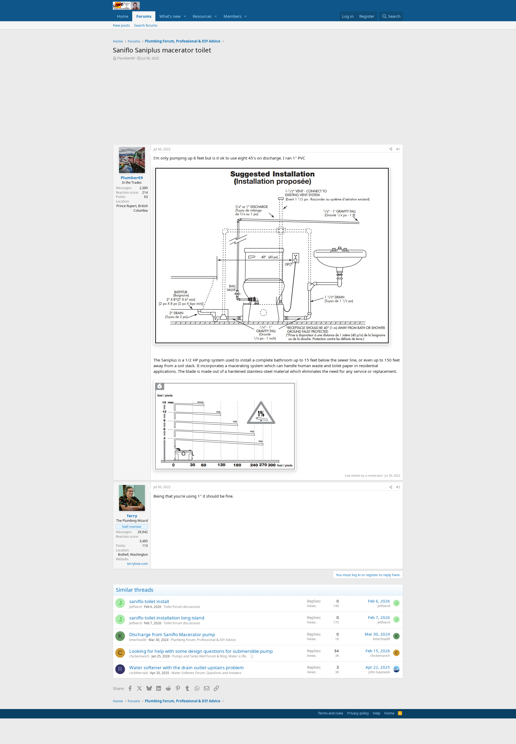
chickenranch (139, 656)
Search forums (145, 25)
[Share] (390, 149)
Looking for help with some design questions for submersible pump (201, 651)
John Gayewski (379, 672)
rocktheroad (138, 673)
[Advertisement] (258, 101)
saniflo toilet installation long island (166, 618)
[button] (185, 16)
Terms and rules (330, 713)
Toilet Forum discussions (182, 606)
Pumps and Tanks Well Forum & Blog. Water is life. (209, 656)
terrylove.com (137, 563)
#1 (398, 149)
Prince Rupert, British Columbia (132, 208)
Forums (143, 16)
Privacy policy (358, 713)
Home (122, 16)
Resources (202, 16)
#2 (398, 487)
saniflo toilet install (149, 601)
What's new (170, 16)
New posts (121, 25)
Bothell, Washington (133, 554)
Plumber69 (126, 58)
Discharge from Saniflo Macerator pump (172, 634)
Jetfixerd (135, 606)
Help (376, 713)
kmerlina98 (137, 639)
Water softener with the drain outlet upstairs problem (186, 667)
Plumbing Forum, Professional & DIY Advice (203, 639)
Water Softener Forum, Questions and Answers (206, 673)
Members (232, 16)
